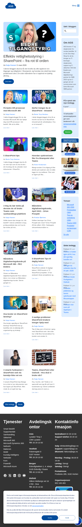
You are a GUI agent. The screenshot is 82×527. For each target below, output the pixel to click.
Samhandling (9, 435)
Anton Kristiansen (40, 164)
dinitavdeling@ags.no (69, 446)
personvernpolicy (38, 506)
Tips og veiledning (71, 217)
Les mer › (8, 81)
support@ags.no (70, 449)
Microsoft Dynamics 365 (13, 443)
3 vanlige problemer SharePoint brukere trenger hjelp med (41, 320)
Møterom (7, 449)
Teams (71, 223)
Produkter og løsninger (71, 228)
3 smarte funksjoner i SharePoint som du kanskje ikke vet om (13, 372)
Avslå (67, 518)
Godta (50, 518)
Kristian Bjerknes (40, 217)
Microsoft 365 (9, 440)
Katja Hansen (11, 65)
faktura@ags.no (71, 452)
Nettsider (7, 458)
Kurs (5, 461)
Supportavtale (9, 432)
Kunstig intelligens (11, 455)
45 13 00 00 (37, 472)
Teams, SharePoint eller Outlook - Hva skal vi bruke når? (43, 372)
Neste (20, 404)
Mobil (5, 452)
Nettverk (7, 446)
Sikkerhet (7, 437)
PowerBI (7, 463)
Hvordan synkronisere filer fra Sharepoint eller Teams (43, 158)
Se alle (66, 234)
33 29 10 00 (36, 443)
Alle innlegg (9, 404)
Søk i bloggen (70, 26)
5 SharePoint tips (11, 156)
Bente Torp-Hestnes (41, 114)
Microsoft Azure (10, 466)
